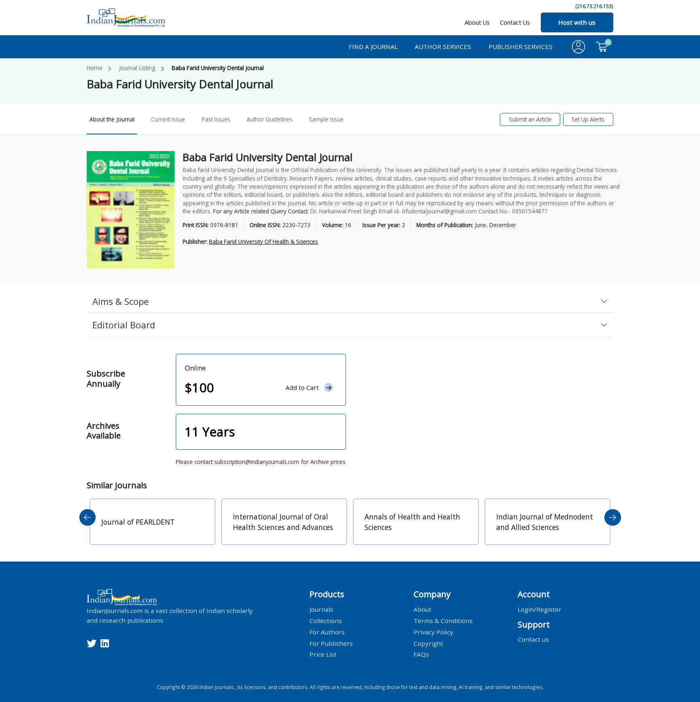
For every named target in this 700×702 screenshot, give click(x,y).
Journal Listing (137, 68)
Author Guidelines (269, 119)
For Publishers (331, 643)
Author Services (443, 47)
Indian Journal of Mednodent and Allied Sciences (544, 522)
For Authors (327, 632)
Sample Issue (326, 119)
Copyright (428, 643)
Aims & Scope (120, 301)
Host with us (576, 22)
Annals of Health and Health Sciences (412, 522)
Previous (87, 517)
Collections (325, 620)
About (422, 609)
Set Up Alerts (588, 119)
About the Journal (112, 119)
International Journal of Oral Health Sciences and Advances (283, 522)
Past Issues (216, 119)
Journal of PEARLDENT (138, 522)
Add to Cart (302, 387)
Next (612, 517)
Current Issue (168, 119)
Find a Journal (373, 47)
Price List (323, 654)
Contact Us (515, 22)
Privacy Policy (433, 632)
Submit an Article (530, 119)
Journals (321, 609)
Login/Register (539, 609)
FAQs (421, 654)
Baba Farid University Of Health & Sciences (263, 241)
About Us (477, 22)
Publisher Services (521, 47)
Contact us (533, 639)
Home (94, 68)
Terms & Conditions (443, 620)
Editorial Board (123, 325)
